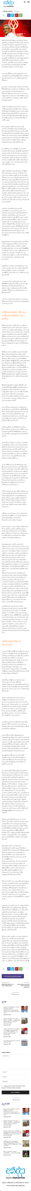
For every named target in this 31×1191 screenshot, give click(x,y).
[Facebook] (9, 15)
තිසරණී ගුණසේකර (8, 11)
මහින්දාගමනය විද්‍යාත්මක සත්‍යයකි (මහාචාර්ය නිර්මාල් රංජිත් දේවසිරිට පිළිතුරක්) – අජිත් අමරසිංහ (12, 1143)
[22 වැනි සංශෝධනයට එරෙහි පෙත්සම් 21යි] (24, 1043)
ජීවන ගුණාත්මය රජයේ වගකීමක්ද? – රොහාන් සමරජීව (12, 1152)
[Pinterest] (17, 15)
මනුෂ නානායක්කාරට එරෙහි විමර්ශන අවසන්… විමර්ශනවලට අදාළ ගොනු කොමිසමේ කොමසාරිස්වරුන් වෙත (11, 1009)
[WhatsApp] (20, 15)
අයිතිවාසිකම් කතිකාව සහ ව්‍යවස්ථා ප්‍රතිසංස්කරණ (7, 985)
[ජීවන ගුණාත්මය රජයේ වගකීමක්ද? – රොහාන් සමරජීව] (26, 1153)
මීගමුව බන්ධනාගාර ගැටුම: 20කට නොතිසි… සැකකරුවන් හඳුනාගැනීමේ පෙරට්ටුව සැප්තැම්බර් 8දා (11, 1021)
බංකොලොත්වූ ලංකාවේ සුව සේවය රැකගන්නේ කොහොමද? (23, 986)
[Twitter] (13, 15)
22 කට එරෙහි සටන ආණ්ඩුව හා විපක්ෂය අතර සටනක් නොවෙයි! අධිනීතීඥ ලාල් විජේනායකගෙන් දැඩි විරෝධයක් (11, 1031)
